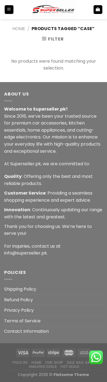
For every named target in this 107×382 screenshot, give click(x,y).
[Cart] (98, 9)
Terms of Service (22, 321)
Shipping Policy (20, 289)
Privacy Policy (19, 310)
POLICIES (20, 362)
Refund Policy (18, 300)
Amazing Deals (43, 366)
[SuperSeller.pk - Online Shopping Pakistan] (53, 9)
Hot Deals (70, 366)
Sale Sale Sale (80, 362)
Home (18, 28)
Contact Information (26, 331)
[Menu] (9, 9)
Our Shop (54, 362)
